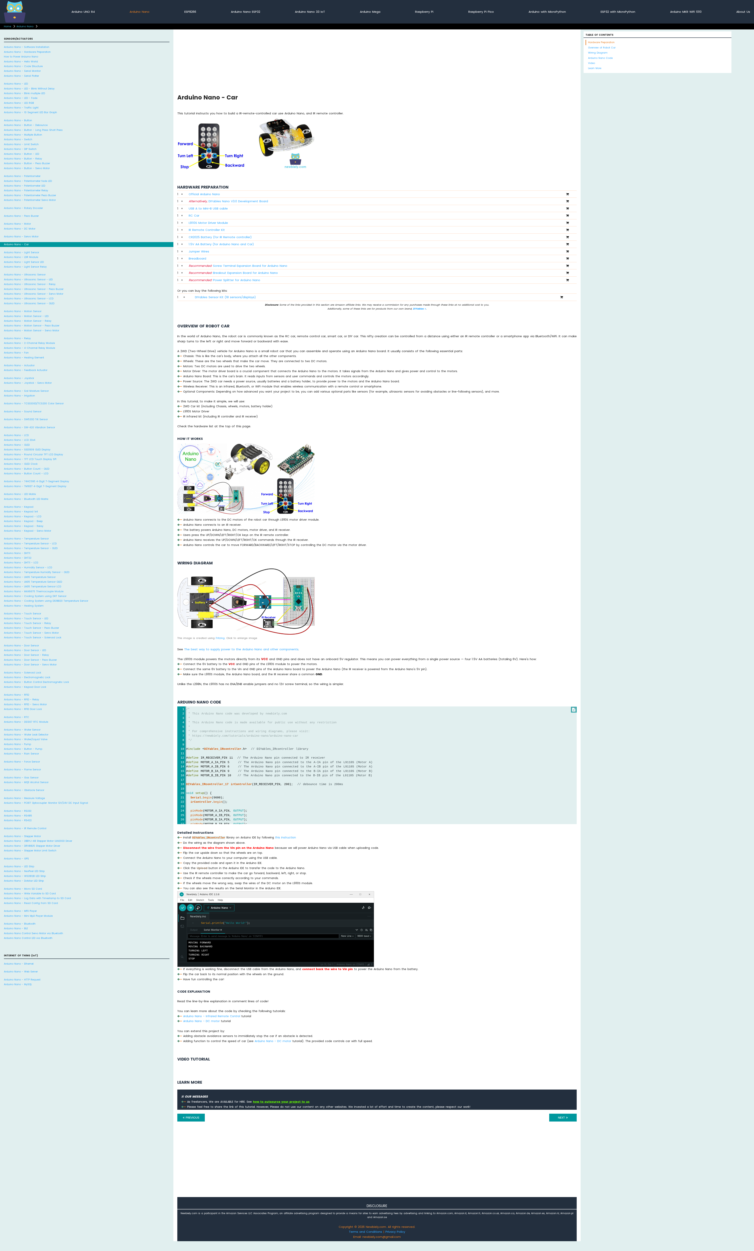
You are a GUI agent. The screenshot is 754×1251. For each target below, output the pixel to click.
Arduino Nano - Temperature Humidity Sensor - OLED (36, 572)
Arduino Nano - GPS (16, 858)
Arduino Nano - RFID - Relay (21, 699)
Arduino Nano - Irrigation (19, 395)
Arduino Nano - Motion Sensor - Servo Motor (31, 330)
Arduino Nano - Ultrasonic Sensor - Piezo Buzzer (33, 289)
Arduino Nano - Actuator (19, 365)
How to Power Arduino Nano (21, 56)
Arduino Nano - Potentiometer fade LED (28, 181)
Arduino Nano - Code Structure (23, 66)
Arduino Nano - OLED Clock (21, 464)
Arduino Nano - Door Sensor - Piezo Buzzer (30, 659)
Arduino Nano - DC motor (201, 1021)
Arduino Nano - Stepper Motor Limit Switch (30, 850)
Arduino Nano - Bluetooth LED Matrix (26, 499)
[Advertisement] (295, 61)
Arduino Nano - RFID (16, 694)
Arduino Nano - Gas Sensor (21, 777)
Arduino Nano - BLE (16, 928)
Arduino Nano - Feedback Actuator (25, 370)
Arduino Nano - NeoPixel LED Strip (24, 871)
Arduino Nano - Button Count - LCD (26, 473)
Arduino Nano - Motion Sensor (22, 311)
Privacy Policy (395, 1232)
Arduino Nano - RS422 (18, 820)
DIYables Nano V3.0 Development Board (228, 201)
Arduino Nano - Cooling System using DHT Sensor (35, 596)
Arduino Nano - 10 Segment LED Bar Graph (30, 112)
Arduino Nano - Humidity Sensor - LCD (28, 567)
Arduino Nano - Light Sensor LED (24, 262)
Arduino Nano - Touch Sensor (22, 613)
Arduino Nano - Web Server (21, 971)
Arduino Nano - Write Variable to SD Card (30, 893)
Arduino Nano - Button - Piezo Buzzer (27, 163)
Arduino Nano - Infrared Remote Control (211, 1016)
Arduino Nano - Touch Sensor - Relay (27, 623)
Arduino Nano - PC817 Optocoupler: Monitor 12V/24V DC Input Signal (46, 803)
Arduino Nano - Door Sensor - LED (25, 650)
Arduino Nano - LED (16, 83)
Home (7, 26)
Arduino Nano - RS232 (17, 811)
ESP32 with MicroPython (618, 12)
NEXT (562, 1117)
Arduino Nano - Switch (18, 139)
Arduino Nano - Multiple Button (23, 134)
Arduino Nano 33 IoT (310, 12)
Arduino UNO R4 (83, 12)
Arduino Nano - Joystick (19, 378)
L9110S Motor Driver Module (208, 223)
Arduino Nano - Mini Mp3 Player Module (28, 916)
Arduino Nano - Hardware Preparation (27, 52)
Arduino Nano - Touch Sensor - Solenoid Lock (32, 637)
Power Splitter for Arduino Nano (224, 280)
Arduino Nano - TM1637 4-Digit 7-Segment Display (35, 486)
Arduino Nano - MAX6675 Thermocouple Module (33, 591)
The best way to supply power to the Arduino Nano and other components (241, 649)
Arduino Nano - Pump (17, 744)
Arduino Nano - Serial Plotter (21, 75)
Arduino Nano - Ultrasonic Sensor (25, 274)
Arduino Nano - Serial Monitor (22, 71)
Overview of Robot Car (602, 47)
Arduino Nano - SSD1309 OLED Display (27, 449)
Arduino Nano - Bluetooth (20, 923)
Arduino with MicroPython (547, 12)
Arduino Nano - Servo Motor (21, 236)
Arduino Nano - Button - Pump (23, 749)
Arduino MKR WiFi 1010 (686, 12)
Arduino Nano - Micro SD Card (23, 888)
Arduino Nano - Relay (17, 338)
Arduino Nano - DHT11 (17, 553)
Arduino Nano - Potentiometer (22, 176)
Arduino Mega (370, 12)
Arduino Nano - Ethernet (19, 963)
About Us (743, 12)
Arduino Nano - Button (18, 120)
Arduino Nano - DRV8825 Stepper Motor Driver (32, 845)
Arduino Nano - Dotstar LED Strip (24, 880)
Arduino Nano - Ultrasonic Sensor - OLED (29, 303)
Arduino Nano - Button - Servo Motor (27, 168)
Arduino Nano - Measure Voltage (24, 798)
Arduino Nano (139, 12)
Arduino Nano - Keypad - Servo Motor (27, 530)
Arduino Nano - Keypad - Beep (23, 521)
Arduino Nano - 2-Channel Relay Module (29, 343)
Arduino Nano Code (600, 58)
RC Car (194, 215)
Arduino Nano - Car (16, 244)
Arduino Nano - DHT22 (17, 557)
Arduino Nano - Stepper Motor (22, 836)
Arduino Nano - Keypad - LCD (22, 516)
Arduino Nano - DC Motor (19, 228)
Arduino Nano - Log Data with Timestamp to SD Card (37, 898)
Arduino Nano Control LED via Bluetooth (28, 938)
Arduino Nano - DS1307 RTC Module (26, 721)
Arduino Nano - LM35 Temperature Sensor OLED (33, 581)
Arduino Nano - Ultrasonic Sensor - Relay (30, 284)
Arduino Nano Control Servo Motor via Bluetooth (33, 933)
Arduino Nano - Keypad (18, 506)
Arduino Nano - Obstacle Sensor (24, 790)
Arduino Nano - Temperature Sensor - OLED (31, 548)
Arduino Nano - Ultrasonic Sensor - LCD (28, 298)
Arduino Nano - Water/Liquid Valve (25, 739)
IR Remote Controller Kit (207, 230)
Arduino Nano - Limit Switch (21, 144)
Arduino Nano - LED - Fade (20, 98)
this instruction (285, 837)
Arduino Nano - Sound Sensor (22, 411)
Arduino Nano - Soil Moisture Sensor (26, 391)
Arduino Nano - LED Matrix (20, 494)
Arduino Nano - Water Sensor (22, 729)
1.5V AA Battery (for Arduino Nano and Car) (221, 244)
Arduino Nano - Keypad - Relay (23, 526)
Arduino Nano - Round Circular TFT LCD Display (33, 454)
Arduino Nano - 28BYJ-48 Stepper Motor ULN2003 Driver (38, 841)
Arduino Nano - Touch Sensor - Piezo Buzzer (31, 628)
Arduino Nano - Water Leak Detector (26, 734)
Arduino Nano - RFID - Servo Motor (25, 704)
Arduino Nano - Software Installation (26, 47)
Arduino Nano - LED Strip (19, 866)
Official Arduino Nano (204, 194)
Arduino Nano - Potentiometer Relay (26, 190)
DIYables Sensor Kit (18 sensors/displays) (225, 297)
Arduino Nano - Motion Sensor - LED (26, 316)
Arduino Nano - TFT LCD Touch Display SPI (30, 459)
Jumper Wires (199, 251)
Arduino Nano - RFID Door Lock (23, 709)
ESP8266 (190, 12)
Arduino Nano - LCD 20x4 (19, 440)
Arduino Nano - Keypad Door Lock (25, 687)
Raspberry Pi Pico (481, 12)
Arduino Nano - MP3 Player (20, 911)
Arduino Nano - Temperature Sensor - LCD (30, 543)
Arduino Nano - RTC (16, 717)
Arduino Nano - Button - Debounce (26, 125)
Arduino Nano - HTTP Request (22, 979)
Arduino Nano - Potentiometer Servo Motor (30, 200)
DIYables (419, 308)
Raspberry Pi (424, 12)
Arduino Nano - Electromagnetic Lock (27, 677)
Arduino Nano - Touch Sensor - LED (26, 618)
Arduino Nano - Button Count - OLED (26, 468)
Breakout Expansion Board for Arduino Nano (233, 273)
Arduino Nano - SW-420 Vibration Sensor (29, 427)
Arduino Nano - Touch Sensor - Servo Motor (31, 632)
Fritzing (220, 638)
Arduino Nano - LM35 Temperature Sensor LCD (32, 586)
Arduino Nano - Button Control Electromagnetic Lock (36, 682)
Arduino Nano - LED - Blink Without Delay (29, 88)
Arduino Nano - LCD (16, 435)
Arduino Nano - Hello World (21, 61)
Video (591, 63)
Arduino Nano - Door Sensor (21, 645)
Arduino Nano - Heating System (24, 605)
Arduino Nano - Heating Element (24, 357)
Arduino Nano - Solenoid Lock (22, 672)
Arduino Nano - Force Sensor (22, 761)
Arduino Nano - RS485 (18, 815)
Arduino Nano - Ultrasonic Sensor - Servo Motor (33, 293)
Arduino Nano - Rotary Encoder (23, 208)
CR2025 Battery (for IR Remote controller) (220, 237)
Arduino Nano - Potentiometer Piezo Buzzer (30, 195)
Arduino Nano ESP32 (245, 12)
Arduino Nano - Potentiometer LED (24, 185)
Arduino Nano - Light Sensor (21, 252)
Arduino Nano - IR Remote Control (25, 828)
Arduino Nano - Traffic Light (21, 107)
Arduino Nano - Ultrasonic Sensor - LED (28, 279)
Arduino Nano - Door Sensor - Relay (26, 655)
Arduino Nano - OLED (17, 444)
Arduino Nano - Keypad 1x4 (21, 511)
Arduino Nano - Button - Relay (23, 158)
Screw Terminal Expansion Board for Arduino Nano (238, 266)
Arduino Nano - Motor (17, 223)
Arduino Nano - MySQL (18, 984)
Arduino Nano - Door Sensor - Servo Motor (30, 664)
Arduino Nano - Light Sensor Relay (25, 266)
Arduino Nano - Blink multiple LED (24, 93)
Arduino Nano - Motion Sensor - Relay (27, 321)
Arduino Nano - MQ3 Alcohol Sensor (26, 782)
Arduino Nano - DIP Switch (20, 149)
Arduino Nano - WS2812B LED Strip (25, 876)
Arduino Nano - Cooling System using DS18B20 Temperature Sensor (46, 600)
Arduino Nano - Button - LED (21, 154)
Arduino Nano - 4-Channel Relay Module (29, 348)
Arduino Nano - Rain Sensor (21, 753)
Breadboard (197, 258)
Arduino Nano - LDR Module (21, 257)
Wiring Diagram (598, 52)
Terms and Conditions (365, 1232)
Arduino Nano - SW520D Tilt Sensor (26, 419)
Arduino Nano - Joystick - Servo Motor (28, 383)
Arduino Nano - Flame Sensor (22, 769)
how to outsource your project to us (281, 1102)
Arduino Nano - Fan (16, 352)
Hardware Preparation (601, 42)
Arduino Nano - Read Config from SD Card (31, 903)
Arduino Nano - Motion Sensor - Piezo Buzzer (31, 325)
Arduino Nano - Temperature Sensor (26, 538)
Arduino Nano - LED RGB (19, 103)
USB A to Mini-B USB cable (208, 208)
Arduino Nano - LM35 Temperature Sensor (30, 577)
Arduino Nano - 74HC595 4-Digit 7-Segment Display (36, 481)
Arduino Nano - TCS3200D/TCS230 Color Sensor (34, 403)
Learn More (594, 68)
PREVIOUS (192, 1117)
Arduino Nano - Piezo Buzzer (21, 216)
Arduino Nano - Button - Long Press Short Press (33, 130)
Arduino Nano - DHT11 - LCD (21, 562)
